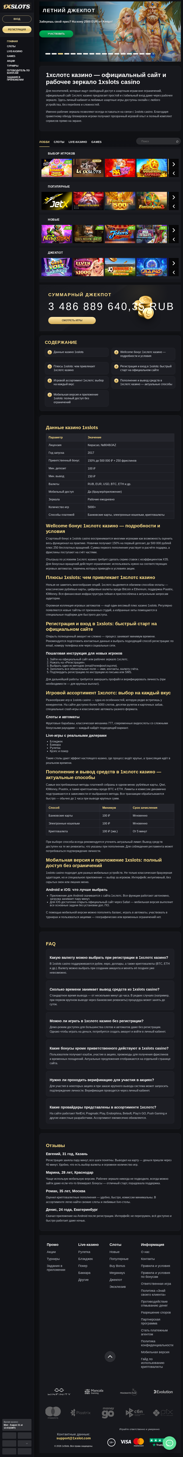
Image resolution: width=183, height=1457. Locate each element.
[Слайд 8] (91, 53)
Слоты (59, 141)
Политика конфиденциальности (157, 1343)
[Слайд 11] (110, 53)
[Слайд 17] (148, 53)
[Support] (9, 1443)
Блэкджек (85, 1259)
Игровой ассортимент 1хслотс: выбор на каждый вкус (79, 382)
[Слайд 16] (141, 53)
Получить (55, 38)
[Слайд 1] (47, 53)
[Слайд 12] (116, 53)
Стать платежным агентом (154, 1332)
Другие (83, 1280)
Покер (82, 1266)
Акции (51, 1252)
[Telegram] (25, 1451)
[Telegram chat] (9, 1451)
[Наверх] (110, 1356)
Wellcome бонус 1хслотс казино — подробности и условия (143, 353)
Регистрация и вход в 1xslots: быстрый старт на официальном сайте (146, 368)
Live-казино (78, 141)
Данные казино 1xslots (68, 352)
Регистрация (17, 29)
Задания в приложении (56, 1268)
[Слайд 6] (79, 53)
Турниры (53, 1259)
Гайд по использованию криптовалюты (152, 1363)
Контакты (148, 1259)
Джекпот (116, 1280)
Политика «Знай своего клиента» (153, 1292)
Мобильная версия (155, 1352)
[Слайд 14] (129, 53)
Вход (17, 19)
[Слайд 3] (60, 53)
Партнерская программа (150, 1321)
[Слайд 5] (73, 53)
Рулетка (84, 1252)
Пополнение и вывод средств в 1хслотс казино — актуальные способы (146, 382)
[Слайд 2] (54, 53)
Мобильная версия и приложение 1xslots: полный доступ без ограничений (76, 398)
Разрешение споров (156, 1312)
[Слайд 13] (123, 53)
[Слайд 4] (66, 53)
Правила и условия (155, 1266)
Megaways (117, 1273)
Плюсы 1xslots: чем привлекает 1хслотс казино (74, 368)
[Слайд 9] (98, 53)
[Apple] (25, 1435)
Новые (115, 1252)
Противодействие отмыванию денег (154, 1303)
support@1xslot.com (73, 1438)
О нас (145, 1252)
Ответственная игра (156, 1284)
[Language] (25, 1443)
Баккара (84, 1273)
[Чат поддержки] (169, 1443)
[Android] (9, 1435)
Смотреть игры (72, 320)
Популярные (119, 1259)
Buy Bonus (117, 1266)
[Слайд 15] (135, 53)
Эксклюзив (118, 1287)
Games (96, 141)
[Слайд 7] (85, 53)
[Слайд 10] (104, 53)
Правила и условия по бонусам (155, 1275)
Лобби (44, 141)
